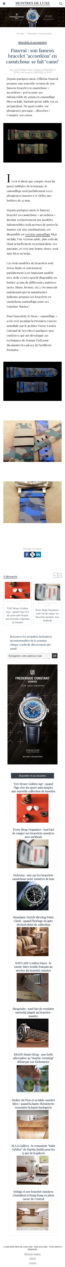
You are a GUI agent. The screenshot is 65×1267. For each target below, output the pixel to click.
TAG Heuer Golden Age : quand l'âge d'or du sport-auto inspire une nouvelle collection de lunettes (18, 615)
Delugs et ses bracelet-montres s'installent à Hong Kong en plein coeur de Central (33, 1195)
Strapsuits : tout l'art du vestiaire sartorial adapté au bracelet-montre (33, 1012)
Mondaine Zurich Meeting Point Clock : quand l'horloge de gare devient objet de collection (33, 920)
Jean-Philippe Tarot (23, 70)
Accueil (20, 33)
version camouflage (37, 234)
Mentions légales (32, 1254)
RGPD (33, 1258)
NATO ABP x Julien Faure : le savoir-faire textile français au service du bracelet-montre (33, 966)
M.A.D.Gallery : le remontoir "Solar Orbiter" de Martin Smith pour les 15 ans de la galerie (33, 1149)
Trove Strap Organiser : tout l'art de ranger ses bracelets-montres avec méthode (47, 615)
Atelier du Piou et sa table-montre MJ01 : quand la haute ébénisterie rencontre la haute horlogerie (33, 1103)
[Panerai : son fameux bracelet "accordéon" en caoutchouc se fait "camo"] (32, 124)
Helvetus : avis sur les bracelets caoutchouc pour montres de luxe (33, 877)
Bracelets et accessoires (40, 33)
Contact (32, 1263)
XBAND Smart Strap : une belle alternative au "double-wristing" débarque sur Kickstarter (33, 1057)
